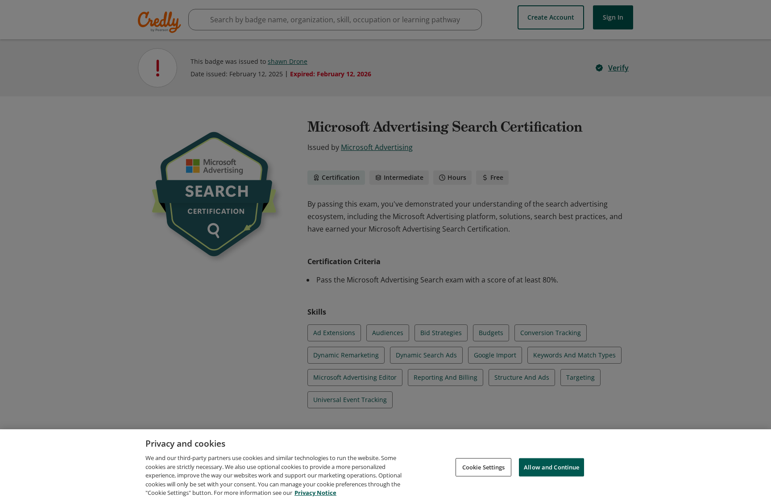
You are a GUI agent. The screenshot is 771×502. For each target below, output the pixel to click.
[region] (385, 465)
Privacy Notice (315, 493)
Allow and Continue (551, 467)
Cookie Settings (483, 467)
